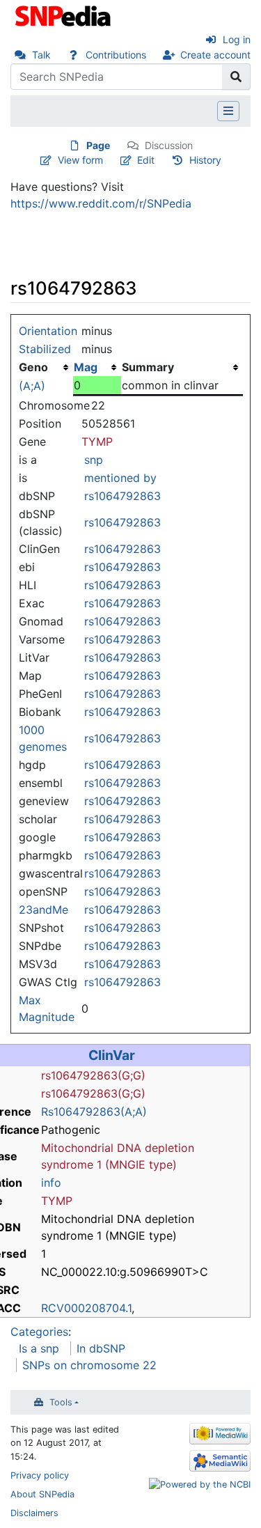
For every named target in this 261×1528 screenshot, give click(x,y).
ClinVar (111, 1055)
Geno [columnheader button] (33, 367)
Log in (237, 39)
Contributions (116, 55)
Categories (39, 1332)
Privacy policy (39, 1475)
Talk (41, 55)
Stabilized (45, 349)
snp (93, 460)
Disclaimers (34, 1513)
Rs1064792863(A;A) (94, 1111)
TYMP (97, 442)
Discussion (169, 145)
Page (98, 145)
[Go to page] (236, 76)
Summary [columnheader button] (148, 367)
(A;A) (32, 386)
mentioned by (120, 478)
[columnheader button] (97, 367)
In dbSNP (101, 1348)
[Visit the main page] (64, 15)
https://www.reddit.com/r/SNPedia (100, 203)
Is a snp (39, 1348)
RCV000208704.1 (86, 1308)
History (205, 160)
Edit (146, 160)
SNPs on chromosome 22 (89, 1365)
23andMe (43, 910)
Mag (85, 367)
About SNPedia (42, 1494)
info (51, 1183)
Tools (60, 1402)
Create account (215, 55)
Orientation (48, 331)
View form (80, 160)
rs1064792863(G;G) (93, 1075)
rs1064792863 (122, 496)
